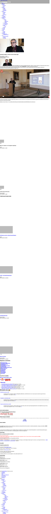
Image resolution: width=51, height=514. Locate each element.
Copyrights (3, 477)
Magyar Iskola (3, 382)
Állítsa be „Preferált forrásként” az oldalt (6, 377)
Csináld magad (5, 509)
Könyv (5, 19)
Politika (4, 507)
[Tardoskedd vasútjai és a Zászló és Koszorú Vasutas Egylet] (6, 273)
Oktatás (4, 488)
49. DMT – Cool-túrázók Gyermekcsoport (6, 275)
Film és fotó (6, 499)
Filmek (4, 503)
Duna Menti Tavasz (3, 366)
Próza (5, 20)
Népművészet (5, 24)
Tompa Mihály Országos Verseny (5, 363)
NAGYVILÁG (3, 504)
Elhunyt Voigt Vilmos (3, 356)
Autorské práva (4, 476)
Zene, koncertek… (3, 371)
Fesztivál (4, 502)
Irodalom (4, 494)
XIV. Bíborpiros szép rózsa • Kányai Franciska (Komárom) (8, 235)
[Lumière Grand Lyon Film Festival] (2, 188)
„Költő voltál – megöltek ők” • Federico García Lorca (9, 388)
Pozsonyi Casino (3, 369)
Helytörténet (4, 10)
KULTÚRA (3, 493)
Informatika (4, 38)
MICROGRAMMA (4, 471)
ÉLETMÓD (3, 4)
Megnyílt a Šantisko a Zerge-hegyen (7, 387)
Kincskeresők (3, 370)
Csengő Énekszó (3, 364)
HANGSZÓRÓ (6, 21)
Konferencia (4, 14)
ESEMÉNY (3, 7)
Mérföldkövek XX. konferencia (30, 101)
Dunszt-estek (3, 373)
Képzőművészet (5, 498)
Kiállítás (6, 22)
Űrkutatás (4, 37)
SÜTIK (2, 473)
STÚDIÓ (3, 30)
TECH (2, 35)
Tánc (5, 26)
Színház (4, 25)
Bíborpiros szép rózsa (4, 368)
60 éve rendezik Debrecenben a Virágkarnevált (8, 386)
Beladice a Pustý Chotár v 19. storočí (5, 101)
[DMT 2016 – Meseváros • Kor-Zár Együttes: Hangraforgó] (2, 142)
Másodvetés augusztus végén (4, 392)
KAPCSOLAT (3, 479)
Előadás (4, 484)
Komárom (24, 101)
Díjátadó (4, 483)
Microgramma (7, 449)
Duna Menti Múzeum (14, 101)
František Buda (20, 101)
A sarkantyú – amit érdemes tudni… (5, 398)
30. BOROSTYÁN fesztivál (3, 315)
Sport (4, 481)
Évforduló (4, 12)
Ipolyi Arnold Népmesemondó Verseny (6, 367)
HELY (4, 505)
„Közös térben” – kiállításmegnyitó (6, 385)
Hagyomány (4, 9)
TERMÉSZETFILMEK (5, 34)
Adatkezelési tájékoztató (5, 474)
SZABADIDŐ (3, 508)
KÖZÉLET (3, 11)
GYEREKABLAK (3, 492)
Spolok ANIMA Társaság (7, 447)
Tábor (4, 489)
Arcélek (4, 506)
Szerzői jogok (3, 475)
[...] (15, 394)
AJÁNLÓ (4, 491)
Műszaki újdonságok (5, 36)
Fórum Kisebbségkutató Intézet (5, 365)
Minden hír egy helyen (4, 362)
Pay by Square (25, 420)
